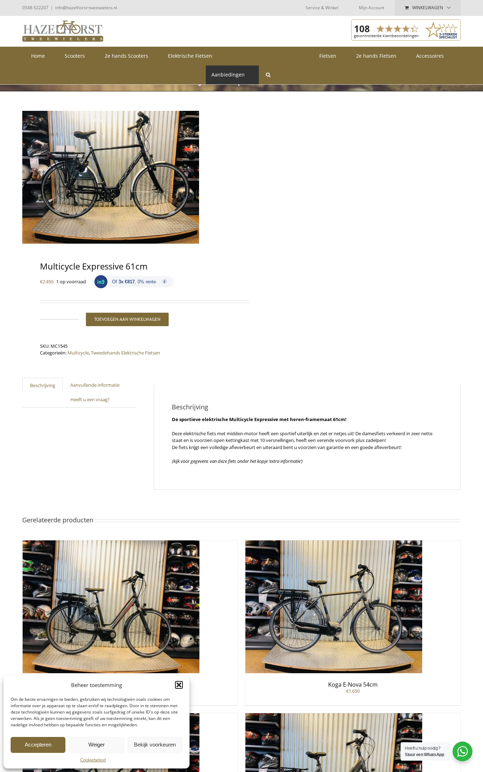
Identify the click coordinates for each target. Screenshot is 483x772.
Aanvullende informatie (95, 385)
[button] (178, 684)
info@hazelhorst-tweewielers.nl (86, 8)
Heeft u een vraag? (90, 399)
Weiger (96, 745)
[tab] (42, 385)
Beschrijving (42, 385)
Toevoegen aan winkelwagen (127, 319)
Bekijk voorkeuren (155, 745)
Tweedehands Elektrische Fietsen (125, 353)
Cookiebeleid (93, 760)
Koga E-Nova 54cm (353, 684)
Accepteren (38, 745)
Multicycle (78, 353)
